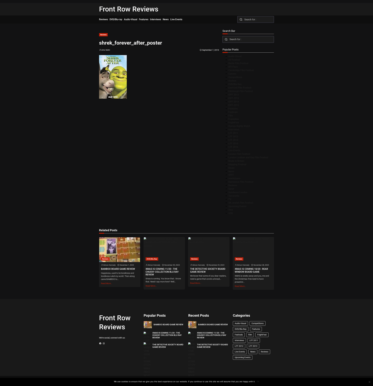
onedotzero (234, 178)
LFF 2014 (233, 143)
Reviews (103, 35)
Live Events (234, 150)
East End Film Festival (239, 87)
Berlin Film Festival (238, 63)
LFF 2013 (233, 140)
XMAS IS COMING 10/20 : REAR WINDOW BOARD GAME (251, 270)
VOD (230, 213)
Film (230, 115)
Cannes (232, 73)
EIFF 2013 (233, 98)
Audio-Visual (235, 56)
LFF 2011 (233, 133)
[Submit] (240, 19)
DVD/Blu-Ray (235, 84)
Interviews (233, 129)
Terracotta (233, 195)
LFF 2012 (233, 136)
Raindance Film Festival (240, 182)
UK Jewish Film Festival (240, 202)
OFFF (231, 175)
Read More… (106, 283)
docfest (232, 80)
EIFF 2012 (233, 94)
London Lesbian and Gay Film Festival (248, 157)
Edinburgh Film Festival (240, 91)
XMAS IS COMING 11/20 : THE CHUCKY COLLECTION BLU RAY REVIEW (162, 272)
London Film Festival (239, 154)
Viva (230, 209)
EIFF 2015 (233, 105)
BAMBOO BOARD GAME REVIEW (118, 269)
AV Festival (234, 59)
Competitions (235, 77)
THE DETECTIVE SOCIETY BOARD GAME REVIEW (207, 270)
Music (231, 168)
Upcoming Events (237, 206)
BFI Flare (233, 66)
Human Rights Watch (239, 126)
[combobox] (255, 19)
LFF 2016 (233, 147)
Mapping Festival (237, 164)
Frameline (233, 119)
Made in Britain (236, 161)
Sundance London (237, 192)
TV (229, 199)
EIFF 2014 (233, 101)
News (231, 171)
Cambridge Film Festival (241, 70)
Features (233, 108)
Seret (231, 188)
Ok (258, 381)
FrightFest (233, 122)
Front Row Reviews (128, 9)
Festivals (233, 112)
